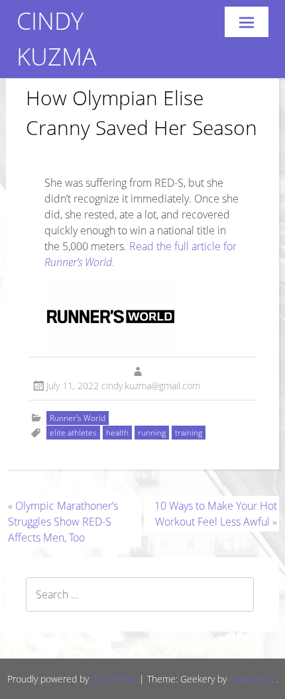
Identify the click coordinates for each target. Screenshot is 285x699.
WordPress (114, 679)
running (152, 432)
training (188, 432)
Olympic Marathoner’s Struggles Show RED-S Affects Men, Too (63, 521)
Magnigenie (252, 679)
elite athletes (73, 432)
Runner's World (77, 418)
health (117, 432)
